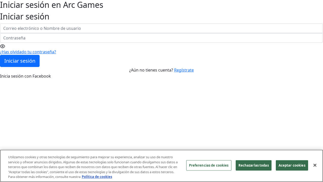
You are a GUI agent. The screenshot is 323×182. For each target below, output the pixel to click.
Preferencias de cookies (209, 165)
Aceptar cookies (292, 165)
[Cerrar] (314, 165)
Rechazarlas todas (253, 165)
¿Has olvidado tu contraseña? (28, 52)
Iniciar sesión (19, 60)
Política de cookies (97, 176)
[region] (161, 166)
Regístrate (184, 70)
